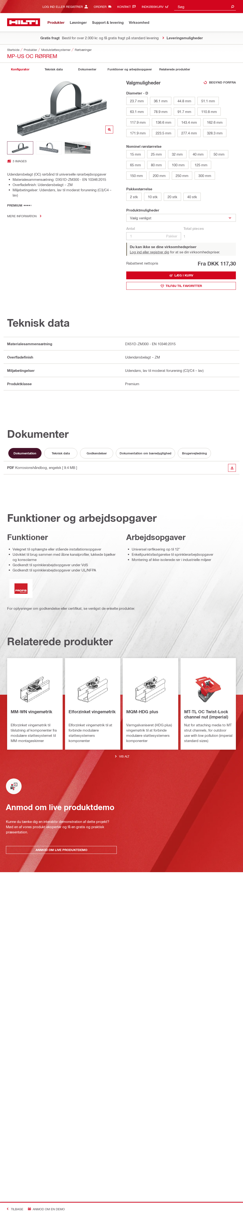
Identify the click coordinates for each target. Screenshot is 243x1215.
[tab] (20, 69)
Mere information (22, 216)
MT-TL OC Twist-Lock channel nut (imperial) (206, 714)
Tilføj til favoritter (184, 286)
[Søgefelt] (232, 6)
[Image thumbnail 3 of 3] (78, 147)
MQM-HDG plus (142, 711)
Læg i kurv (183, 275)
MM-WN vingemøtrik (31, 711)
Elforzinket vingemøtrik (92, 711)
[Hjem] (23, 22)
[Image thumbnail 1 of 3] (20, 147)
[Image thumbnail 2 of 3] (49, 147)
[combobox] (205, 6)
